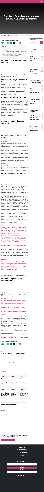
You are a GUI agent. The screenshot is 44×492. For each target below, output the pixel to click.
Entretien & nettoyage (35, 86)
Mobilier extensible (34, 121)
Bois (9, 35)
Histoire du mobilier (34, 92)
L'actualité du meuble (35, 99)
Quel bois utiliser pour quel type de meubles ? (11, 47)
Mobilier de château (34, 119)
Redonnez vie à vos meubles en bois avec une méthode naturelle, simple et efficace (5, 381)
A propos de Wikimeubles (22, 449)
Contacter (22, 455)
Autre (31, 56)
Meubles (32, 108)
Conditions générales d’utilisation (22, 450)
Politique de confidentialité (22, 452)
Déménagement (33, 73)
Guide (31, 90)
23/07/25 (2, 384)
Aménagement (33, 49)
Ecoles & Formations (35, 80)
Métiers (32, 103)
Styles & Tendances (34, 126)
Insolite (32, 97)
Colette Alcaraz (13, 22)
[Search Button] (41, 42)
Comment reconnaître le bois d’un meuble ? (14, 379)
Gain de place (33, 88)
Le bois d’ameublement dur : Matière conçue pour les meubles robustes (14, 50)
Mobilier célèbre (34, 117)
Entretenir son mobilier (35, 82)
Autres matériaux (34, 58)
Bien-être (32, 62)
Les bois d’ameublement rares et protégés (11, 55)
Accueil (2, 35)
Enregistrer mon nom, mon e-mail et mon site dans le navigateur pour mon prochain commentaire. (15, 436)
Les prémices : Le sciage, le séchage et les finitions (13, 54)
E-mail (3, 430)
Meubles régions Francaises (34, 111)
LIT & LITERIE (32, 101)
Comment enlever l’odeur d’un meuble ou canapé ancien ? (22, 481)
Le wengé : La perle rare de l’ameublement (11, 56)
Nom (2, 424)
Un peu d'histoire (34, 130)
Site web (17, 430)
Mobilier (32, 115)
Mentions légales (22, 453)
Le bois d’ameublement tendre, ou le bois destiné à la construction (15, 51)
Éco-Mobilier (33, 78)
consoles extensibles (14, 337)
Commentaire (4, 410)
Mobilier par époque (34, 124)
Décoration (32, 71)
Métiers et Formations (35, 105)
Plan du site (22, 456)
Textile (31, 128)
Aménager (32, 51)
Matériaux (6, 35)
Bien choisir (32, 60)
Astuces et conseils (34, 54)
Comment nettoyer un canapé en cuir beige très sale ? (22, 483)
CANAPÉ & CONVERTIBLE (35, 69)
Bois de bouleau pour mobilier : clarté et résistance (24, 379)
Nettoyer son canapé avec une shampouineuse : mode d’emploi (22, 479)
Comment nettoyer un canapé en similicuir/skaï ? (22, 485)
